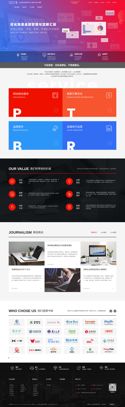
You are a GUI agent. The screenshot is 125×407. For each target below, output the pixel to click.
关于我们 (32, 7)
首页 (10, 7)
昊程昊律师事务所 (96, 404)
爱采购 (11, 389)
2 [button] (13, 47)
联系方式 (78, 379)
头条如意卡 (22, 387)
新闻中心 (24, 7)
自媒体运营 (35, 393)
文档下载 (108, 2)
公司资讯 (34, 387)
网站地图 (104, 404)
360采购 (22, 385)
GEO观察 (34, 385)
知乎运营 (11, 393)
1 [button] (4, 47)
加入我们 (102, 2)
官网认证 (22, 391)
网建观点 (34, 389)
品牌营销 (34, 395)
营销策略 (34, 391)
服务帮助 (96, 2)
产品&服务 (16, 7)
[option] (62, 31)
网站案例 (39, 7)
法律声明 (114, 2)
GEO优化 (90, 2)
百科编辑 (11, 391)
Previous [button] (5, 31)
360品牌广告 (23, 389)
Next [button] (119, 31)
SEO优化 (11, 387)
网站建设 (11, 385)
